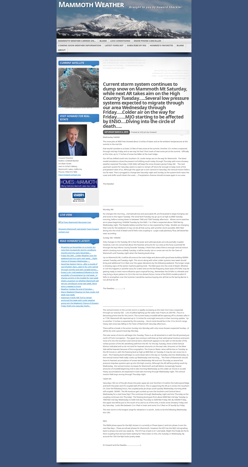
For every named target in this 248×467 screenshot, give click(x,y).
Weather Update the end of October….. (77, 289)
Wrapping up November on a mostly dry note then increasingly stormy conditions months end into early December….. (78, 250)
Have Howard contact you (69, 174)
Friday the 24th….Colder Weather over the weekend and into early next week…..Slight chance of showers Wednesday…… (79, 258)
